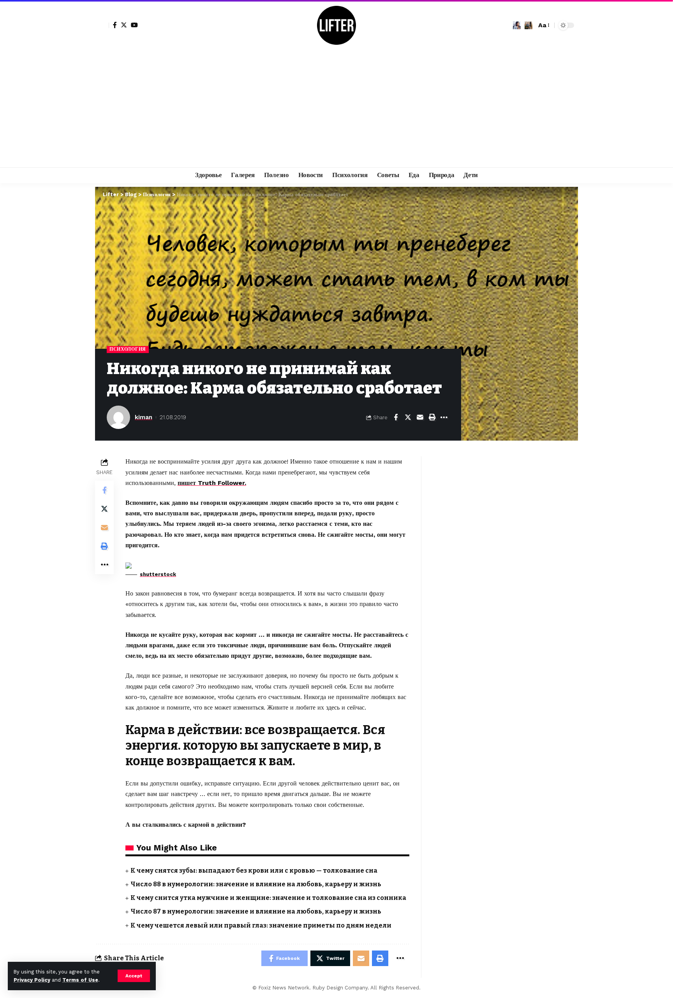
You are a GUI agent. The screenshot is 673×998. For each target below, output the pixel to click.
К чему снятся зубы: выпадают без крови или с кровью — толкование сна (253, 870)
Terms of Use (80, 980)
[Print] (431, 417)
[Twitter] (124, 25)
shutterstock (158, 574)
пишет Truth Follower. (212, 483)
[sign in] (102, 25)
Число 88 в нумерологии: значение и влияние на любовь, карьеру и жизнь (255, 884)
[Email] (419, 417)
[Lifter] (336, 25)
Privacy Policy (32, 980)
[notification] (517, 25)
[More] (444, 417)
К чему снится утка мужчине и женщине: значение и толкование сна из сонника (268, 897)
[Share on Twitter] (407, 417)
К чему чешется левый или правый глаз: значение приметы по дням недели (260, 925)
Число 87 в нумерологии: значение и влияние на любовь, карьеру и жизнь (255, 911)
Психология (127, 349)
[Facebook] (115, 25)
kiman (143, 417)
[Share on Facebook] (395, 417)
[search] (528, 25)
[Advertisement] (336, 108)
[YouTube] (134, 25)
